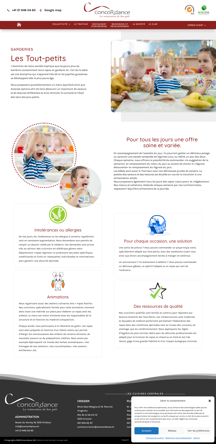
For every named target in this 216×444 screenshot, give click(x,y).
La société (139, 24)
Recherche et (120, 25)
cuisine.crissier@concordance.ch (95, 426)
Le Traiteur (81, 24)
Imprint (196, 438)
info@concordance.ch (27, 426)
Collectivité (60, 24)
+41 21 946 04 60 (24, 10)
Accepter (146, 430)
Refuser (172, 430)
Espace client (195, 25)
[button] (209, 400)
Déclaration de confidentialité (178, 438)
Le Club (153, 24)
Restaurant (99, 25)
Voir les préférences (199, 430)
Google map (53, 10)
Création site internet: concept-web (52, 440)
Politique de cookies (155, 438)
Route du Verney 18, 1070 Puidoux (33, 422)
